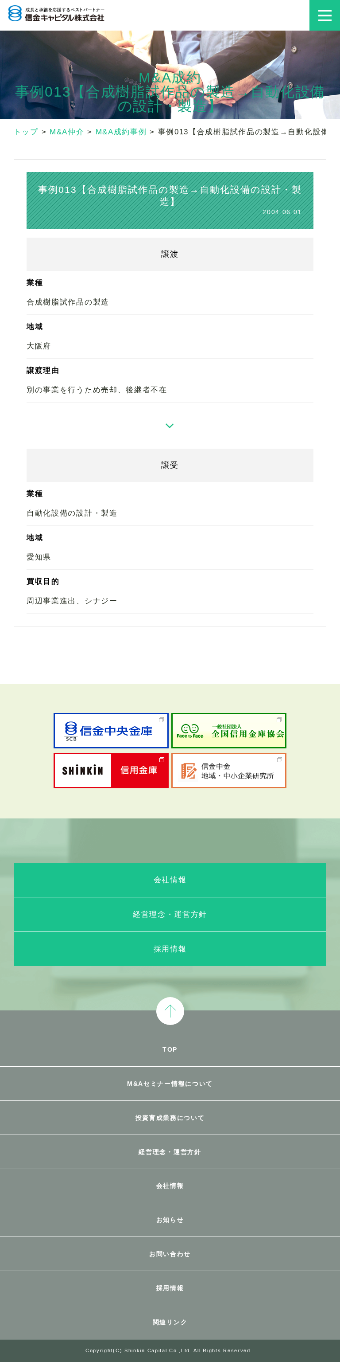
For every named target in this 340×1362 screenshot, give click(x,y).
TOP (170, 1049)
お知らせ (170, 1219)
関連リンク (170, 1322)
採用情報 (170, 949)
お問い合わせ (170, 1253)
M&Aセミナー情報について (170, 1083)
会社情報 (170, 880)
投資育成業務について (170, 1117)
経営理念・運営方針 (170, 914)
